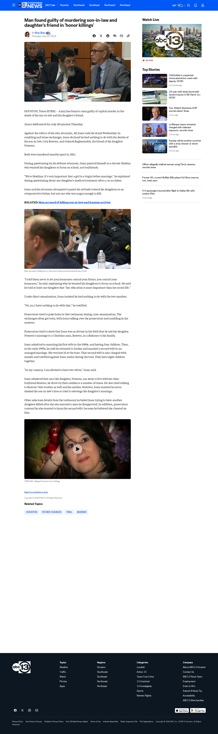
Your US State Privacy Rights (77, 721)
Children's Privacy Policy (53, 721)
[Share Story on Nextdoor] (114, 35)
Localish (141, 667)
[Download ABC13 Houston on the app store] (182, 710)
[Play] (172, 40)
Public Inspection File (129, 721)
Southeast (94, 5)
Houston (64, 5)
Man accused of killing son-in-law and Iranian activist (74, 202)
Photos (63, 681)
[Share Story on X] (101, 35)
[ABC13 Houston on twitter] (22, 710)
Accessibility (189, 695)
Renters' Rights (144, 695)
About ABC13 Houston (194, 667)
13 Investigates (144, 686)
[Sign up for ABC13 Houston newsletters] (37, 710)
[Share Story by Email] (121, 35)
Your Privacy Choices (34, 721)
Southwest (79, 5)
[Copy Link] (128, 35)
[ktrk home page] (21, 667)
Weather (64, 667)
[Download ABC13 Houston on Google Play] (198, 710)
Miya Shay (40, 32)
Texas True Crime (145, 677)
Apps (62, 686)
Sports (140, 691)
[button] (14, 5)
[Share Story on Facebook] (94, 35)
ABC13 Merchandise (193, 700)
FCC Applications (146, 721)
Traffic (63, 672)
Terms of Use (95, 721)
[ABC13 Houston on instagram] (29, 710)
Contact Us (188, 672)
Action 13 (142, 672)
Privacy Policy (17, 721)
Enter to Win (189, 686)
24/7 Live (50, 5)
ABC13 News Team (192, 677)
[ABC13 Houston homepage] (30, 5)
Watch (63, 677)
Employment (189, 681)
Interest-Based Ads (110, 721)
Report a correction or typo (36, 492)
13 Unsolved (143, 681)
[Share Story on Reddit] (107, 35)
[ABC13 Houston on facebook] (15, 710)
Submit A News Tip (192, 691)
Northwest (109, 5)
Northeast (125, 5)
